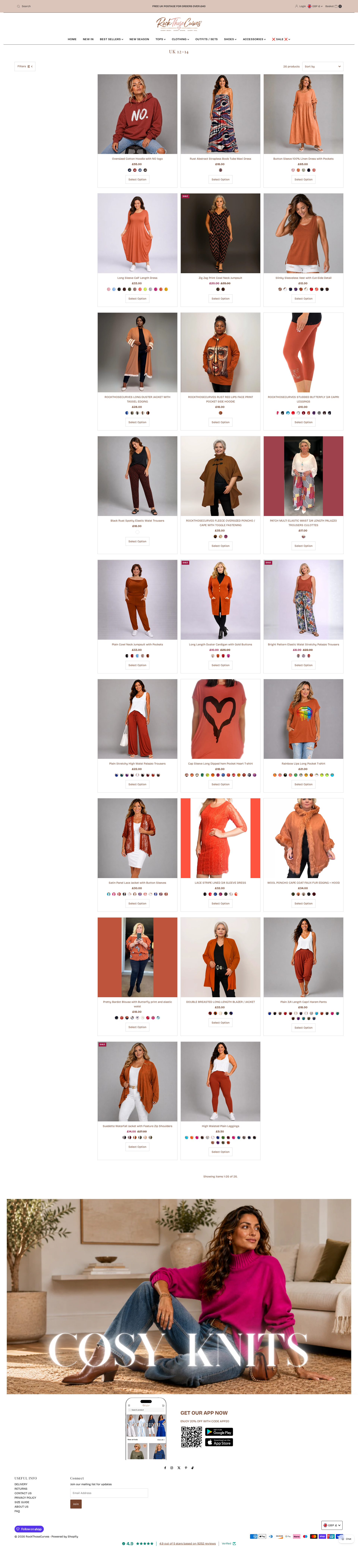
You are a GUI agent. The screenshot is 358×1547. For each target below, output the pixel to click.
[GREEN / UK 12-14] (202, 775)
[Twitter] (179, 1468)
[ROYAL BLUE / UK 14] (116, 775)
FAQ (17, 1511)
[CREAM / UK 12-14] (306, 289)
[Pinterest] (186, 1468)
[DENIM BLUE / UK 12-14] (314, 1018)
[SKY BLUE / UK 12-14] (114, 289)
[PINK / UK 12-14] (293, 170)
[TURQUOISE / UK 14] (137, 656)
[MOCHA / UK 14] (143, 656)
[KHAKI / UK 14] (226, 1013)
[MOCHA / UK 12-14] (135, 289)
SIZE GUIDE (22, 1502)
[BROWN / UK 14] (158, 775)
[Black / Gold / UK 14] (226, 894)
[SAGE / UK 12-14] (303, 170)
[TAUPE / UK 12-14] (280, 1013)
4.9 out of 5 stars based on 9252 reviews (187, 1543)
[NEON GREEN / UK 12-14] (207, 775)
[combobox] (69, 6)
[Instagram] (171, 1468)
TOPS (160, 39)
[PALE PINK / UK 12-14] (109, 289)
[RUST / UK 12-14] (220, 170)
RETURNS (21, 1488)
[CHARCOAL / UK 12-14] (319, 413)
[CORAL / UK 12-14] (140, 289)
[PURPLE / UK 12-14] (296, 289)
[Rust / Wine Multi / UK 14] (303, 536)
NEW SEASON (139, 39)
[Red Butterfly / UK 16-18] (148, 1018)
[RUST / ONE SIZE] (215, 536)
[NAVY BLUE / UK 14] (132, 775)
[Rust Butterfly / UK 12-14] (127, 1018)
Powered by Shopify (64, 1536)
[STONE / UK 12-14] (143, 413)
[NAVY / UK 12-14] (330, 413)
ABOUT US (22, 1506)
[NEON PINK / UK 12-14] (233, 775)
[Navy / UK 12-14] (249, 775)
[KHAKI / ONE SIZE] (293, 894)
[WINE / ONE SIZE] (314, 894)
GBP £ (316, 6)
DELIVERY (21, 1484)
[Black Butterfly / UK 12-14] (116, 1018)
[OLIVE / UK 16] (150, 1137)
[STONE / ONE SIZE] (220, 536)
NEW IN (88, 39)
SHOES (229, 39)
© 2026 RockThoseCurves (32, 1536)
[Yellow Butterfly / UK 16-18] (143, 1018)
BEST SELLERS (111, 39)
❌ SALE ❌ (280, 39)
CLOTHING (179, 39)
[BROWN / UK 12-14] (124, 289)
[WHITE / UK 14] (137, 775)
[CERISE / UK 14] (220, 894)
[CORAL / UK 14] (145, 894)
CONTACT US (23, 1493)
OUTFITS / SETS (206, 39)
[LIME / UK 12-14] (145, 289)
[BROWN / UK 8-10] (145, 170)
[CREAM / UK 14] (150, 894)
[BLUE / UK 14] (215, 894)
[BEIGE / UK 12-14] (213, 656)
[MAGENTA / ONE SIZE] (226, 536)
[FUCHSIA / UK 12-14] (156, 289)
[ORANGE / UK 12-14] (192, 1137)
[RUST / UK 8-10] (135, 170)
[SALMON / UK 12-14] (314, 170)
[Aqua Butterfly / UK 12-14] (158, 1018)
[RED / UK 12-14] (311, 289)
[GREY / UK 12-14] (150, 289)
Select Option (137, 179)
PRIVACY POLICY (25, 1497)
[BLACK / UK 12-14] (119, 289)
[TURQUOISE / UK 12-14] (288, 413)
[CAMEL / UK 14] (145, 1137)
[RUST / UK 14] (223, 289)
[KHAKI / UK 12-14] (129, 289)
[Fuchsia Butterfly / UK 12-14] (153, 1018)
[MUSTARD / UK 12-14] (166, 289)
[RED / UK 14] (132, 656)
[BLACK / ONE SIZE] (309, 894)
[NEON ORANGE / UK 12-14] (213, 775)
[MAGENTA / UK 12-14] (228, 656)
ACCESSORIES (253, 39)
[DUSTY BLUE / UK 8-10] (140, 170)
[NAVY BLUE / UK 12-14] (309, 170)
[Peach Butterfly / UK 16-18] (137, 1018)
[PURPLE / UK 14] (127, 775)
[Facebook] (165, 1468)
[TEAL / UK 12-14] (303, 1018)
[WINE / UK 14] (161, 894)
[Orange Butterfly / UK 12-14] (122, 1018)
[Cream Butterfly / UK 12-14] (132, 1018)
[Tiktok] (192, 1468)
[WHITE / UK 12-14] (285, 289)
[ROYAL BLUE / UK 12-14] (127, 413)
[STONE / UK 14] (218, 289)
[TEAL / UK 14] (122, 775)
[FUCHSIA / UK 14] (114, 894)
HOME (72, 39)
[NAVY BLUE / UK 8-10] (129, 170)
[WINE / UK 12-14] (303, 413)
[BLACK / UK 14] (127, 656)
